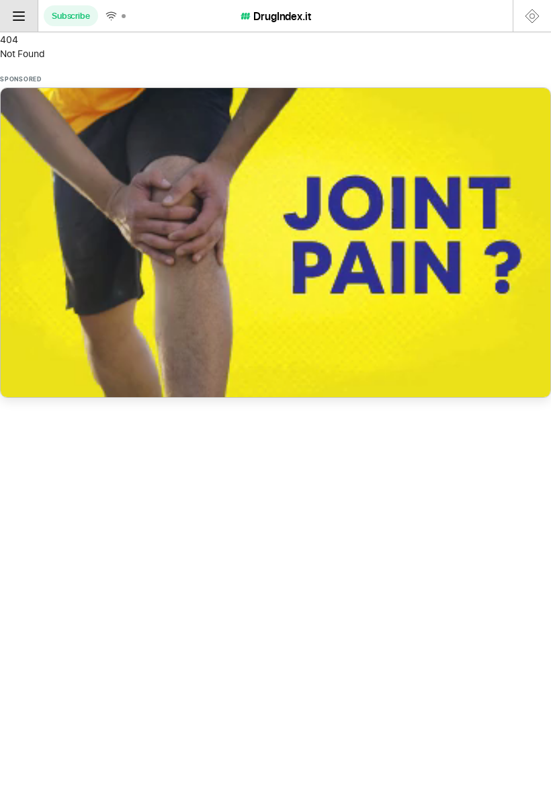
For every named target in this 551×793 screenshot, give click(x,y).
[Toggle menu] (19, 16)
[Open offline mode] (115, 16)
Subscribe (71, 15)
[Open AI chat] (532, 16)
